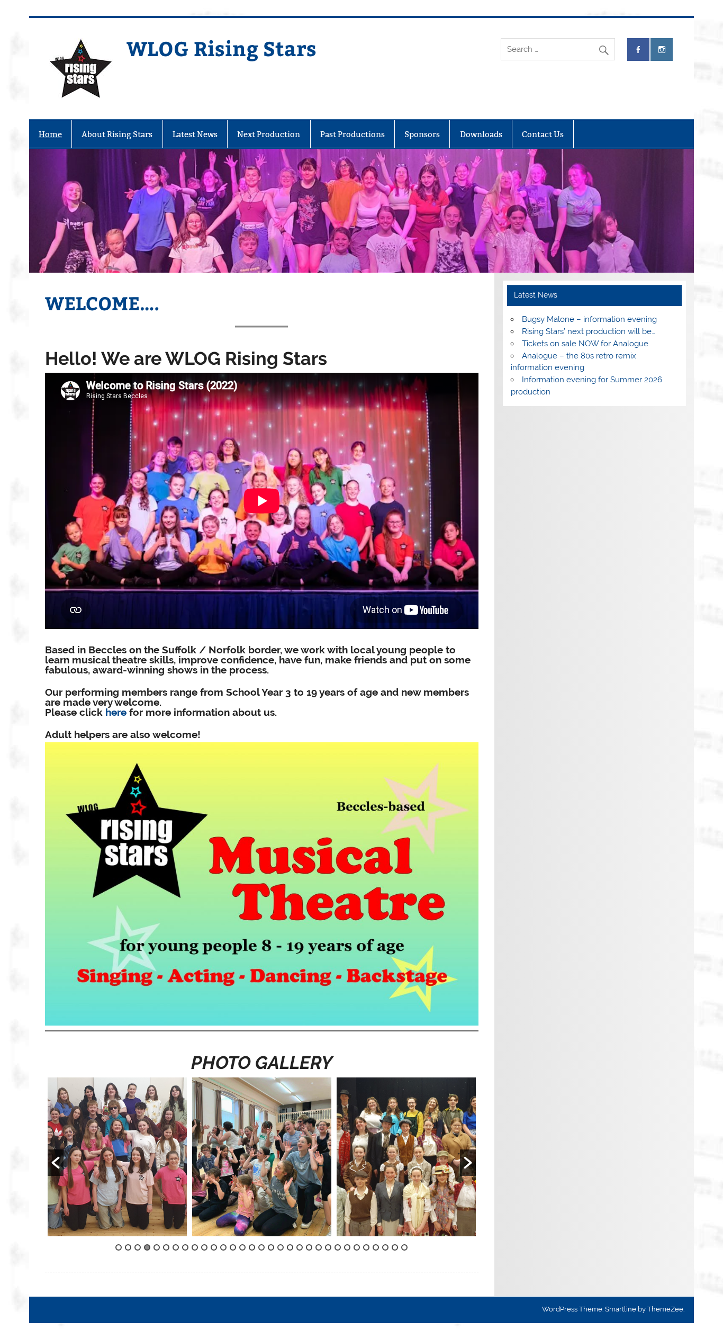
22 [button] (318, 1247)
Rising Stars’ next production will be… (588, 331)
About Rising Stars (117, 134)
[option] (128, 1156)
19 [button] (290, 1247)
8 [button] (185, 1247)
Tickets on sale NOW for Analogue (585, 343)
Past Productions (352, 134)
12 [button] (223, 1247)
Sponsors (422, 134)
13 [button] (233, 1247)
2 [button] (128, 1247)
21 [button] (309, 1247)
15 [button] (252, 1247)
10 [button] (204, 1247)
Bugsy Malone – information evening (589, 319)
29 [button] (385, 1247)
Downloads (481, 134)
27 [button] (366, 1247)
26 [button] (357, 1247)
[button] (56, 1162)
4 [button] (147, 1247)
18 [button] (280, 1247)
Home (50, 134)
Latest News (195, 134)
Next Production (268, 134)
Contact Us (543, 134)
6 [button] (166, 1247)
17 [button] (271, 1247)
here (115, 712)
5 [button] (156, 1247)
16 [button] (261, 1247)
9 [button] (195, 1247)
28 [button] (376, 1247)
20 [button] (299, 1247)
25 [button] (347, 1247)
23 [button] (328, 1247)
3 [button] (137, 1247)
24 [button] (338, 1247)
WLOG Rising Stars (221, 47)
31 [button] (404, 1247)
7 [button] (176, 1247)
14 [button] (242, 1247)
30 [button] (395, 1247)
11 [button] (214, 1247)
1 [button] (118, 1247)
